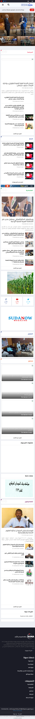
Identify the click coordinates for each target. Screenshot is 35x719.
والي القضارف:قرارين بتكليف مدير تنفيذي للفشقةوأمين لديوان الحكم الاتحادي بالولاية (14, 107)
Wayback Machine (20, 716)
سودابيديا (30, 664)
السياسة (31, 688)
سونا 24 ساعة (29, 698)
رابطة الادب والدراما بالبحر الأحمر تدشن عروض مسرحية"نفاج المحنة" (13, 581)
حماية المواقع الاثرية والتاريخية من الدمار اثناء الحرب (14, 571)
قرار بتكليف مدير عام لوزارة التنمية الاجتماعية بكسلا (14, 125)
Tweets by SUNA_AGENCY (26, 616)
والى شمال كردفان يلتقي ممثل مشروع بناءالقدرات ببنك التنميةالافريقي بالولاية (13, 252)
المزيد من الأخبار (17, 134)
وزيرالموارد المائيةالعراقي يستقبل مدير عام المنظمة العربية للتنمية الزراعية (17, 220)
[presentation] (3, 52)
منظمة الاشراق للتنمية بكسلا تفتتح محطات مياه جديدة (14, 164)
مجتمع (31, 691)
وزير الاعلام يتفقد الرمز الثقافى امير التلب (14, 554)
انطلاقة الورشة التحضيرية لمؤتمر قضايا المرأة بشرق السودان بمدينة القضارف (13, 144)
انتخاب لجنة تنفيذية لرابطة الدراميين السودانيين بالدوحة (14, 563)
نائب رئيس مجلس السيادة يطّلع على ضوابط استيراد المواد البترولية (14, 174)
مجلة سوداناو (29, 674)
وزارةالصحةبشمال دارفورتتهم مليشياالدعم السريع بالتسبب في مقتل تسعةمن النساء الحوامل (12, 10)
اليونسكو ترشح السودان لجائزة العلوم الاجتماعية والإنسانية (19, 531)
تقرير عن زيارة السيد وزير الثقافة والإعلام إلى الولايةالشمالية (15, 116)
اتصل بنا (20, 714)
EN (28, 1)
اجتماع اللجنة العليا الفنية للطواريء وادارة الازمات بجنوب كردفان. (18, 84)
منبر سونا (30, 661)
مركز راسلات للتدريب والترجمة (25, 671)
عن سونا (15, 714)
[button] (34, 34)
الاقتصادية (30, 684)
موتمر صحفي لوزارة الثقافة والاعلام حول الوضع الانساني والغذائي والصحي (13, 154)
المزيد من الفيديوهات (17, 182)
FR (32, 1)
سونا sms (30, 667)
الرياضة (31, 694)
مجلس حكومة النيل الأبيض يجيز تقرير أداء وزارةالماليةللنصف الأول (13, 243)
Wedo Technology (17, 710)
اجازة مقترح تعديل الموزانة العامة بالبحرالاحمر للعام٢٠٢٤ (14, 261)
